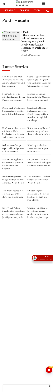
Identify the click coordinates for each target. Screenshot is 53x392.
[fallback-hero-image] (11, 44)
